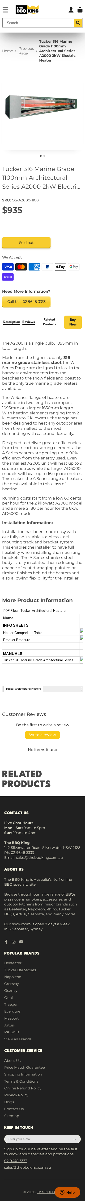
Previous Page (26, 50)
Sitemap (11, 1115)
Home (7, 51)
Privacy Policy (16, 1095)
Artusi (9, 1025)
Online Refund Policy (22, 1088)
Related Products (49, 322)
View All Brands (17, 1039)
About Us (12, 1060)
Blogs (9, 1102)
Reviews (28, 322)
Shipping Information (23, 1074)
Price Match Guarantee (24, 1067)
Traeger (11, 1004)
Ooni (8, 997)
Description (11, 322)
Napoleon (12, 977)
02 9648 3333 (22, 852)
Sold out (26, 242)
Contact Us (14, 1109)
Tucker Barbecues (20, 970)
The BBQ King (49, 1192)
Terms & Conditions (21, 1081)
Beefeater (12, 963)
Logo (27, 10)
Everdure (12, 1011)
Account (71, 10)
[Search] (78, 23)
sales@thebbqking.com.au (39, 857)
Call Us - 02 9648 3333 (26, 301)
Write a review (42, 735)
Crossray (11, 983)
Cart (80, 10)
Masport (11, 1018)
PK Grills (11, 1032)
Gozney (10, 990)
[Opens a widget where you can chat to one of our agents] (67, 1193)
